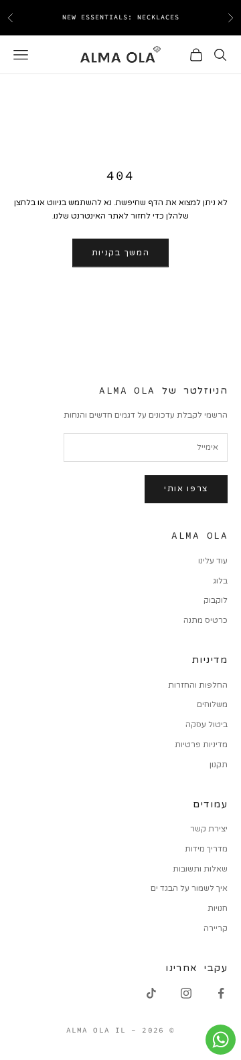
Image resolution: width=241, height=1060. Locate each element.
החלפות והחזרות (198, 685)
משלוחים (212, 704)
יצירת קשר (209, 828)
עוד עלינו (213, 560)
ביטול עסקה (206, 724)
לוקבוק (216, 600)
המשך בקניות (120, 252)
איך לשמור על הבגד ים (189, 888)
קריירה (216, 928)
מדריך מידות (206, 848)
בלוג (220, 580)
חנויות (218, 908)
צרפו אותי (186, 488)
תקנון (219, 764)
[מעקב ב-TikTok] (151, 993)
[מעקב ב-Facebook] (221, 993)
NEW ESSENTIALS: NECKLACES (120, 17)
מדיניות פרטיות (201, 744)
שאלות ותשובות (200, 869)
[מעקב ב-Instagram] (186, 993)
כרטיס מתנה (205, 620)
